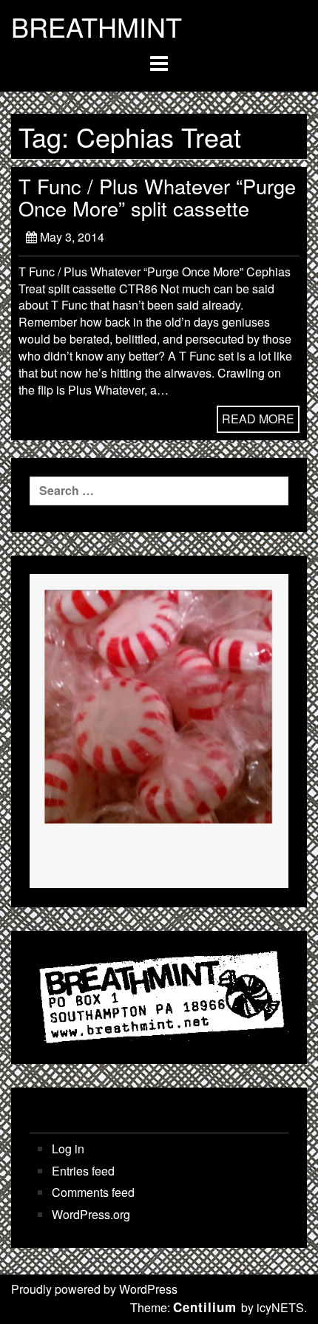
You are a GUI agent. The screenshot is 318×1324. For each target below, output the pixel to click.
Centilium (205, 1307)
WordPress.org (91, 1215)
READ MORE (258, 418)
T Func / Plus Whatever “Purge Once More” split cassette (157, 196)
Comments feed (93, 1192)
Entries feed (83, 1171)
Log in (68, 1149)
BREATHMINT (96, 26)
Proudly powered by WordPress (94, 1288)
